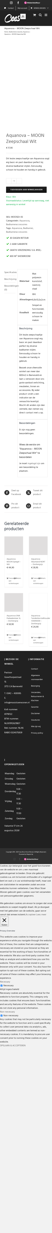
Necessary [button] (5, 982)
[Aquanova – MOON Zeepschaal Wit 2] (26, 82)
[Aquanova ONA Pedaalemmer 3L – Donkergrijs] (13, 602)
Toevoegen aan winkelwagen (26, 189)
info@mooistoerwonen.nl (17, 703)
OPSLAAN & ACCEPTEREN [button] (13, 1046)
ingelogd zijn (34, 463)
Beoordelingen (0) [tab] (10, 288)
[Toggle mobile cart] (34, 14)
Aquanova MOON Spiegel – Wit (14, 561)
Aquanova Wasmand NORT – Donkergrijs (38, 561)
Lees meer (41, 915)
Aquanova (24, 221)
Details (18, 578)
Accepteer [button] (31, 915)
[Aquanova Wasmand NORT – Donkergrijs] (38, 546)
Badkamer (28, 228)
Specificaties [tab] (10, 272)
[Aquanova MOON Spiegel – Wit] (13, 546)
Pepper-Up (30, 854)
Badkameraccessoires (16, 224)
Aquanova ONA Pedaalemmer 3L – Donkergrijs (14, 618)
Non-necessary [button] (7, 1012)
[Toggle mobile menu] (46, 14)
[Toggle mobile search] (40, 14)
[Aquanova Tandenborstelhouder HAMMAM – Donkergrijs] (38, 602)
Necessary (8, 986)
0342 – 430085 (13, 693)
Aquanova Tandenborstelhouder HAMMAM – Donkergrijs (40, 619)
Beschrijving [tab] (10, 279)
